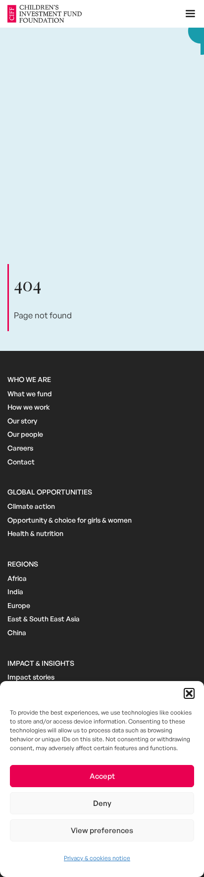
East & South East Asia (43, 618)
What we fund (29, 393)
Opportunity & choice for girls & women (69, 520)
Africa (17, 578)
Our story (22, 421)
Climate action (31, 506)
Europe (18, 605)
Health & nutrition (35, 533)
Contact (21, 462)
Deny (102, 803)
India (15, 591)
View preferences (102, 830)
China (16, 632)
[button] (189, 693)
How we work (28, 407)
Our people (25, 434)
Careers (20, 448)
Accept (102, 776)
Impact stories (30, 677)
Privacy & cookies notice (97, 858)
